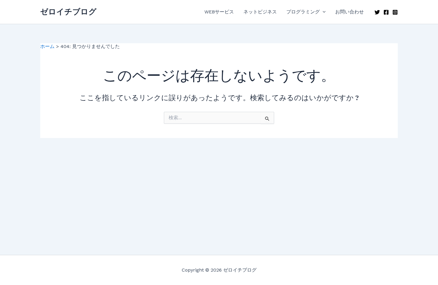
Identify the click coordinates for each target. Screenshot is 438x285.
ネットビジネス (260, 12)
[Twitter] (377, 12)
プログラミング (303, 12)
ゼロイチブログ (68, 11)
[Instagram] (395, 12)
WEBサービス (219, 12)
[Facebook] (386, 12)
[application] (323, 12)
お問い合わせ (349, 12)
